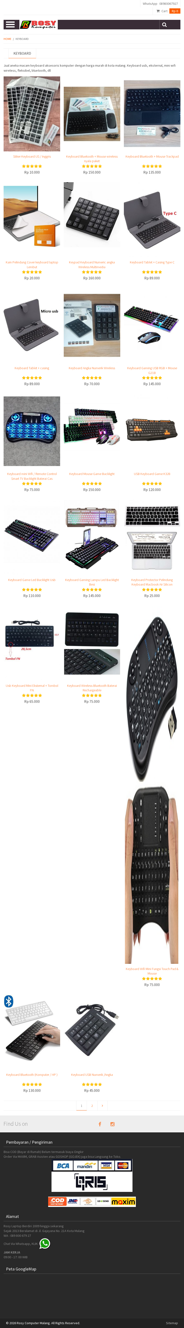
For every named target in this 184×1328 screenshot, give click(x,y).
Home (7, 39)
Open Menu (10, 24)
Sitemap (172, 1323)
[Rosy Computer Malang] (38, 24)
